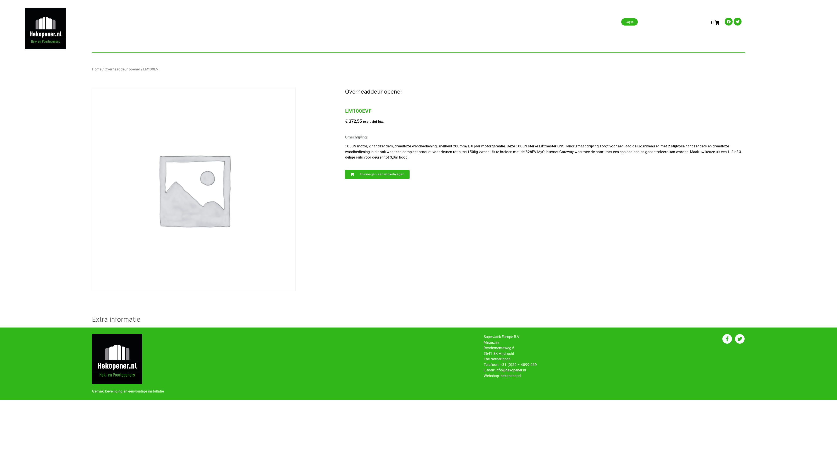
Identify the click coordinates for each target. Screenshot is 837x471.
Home (97, 69)
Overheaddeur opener (122, 69)
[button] (377, 174)
